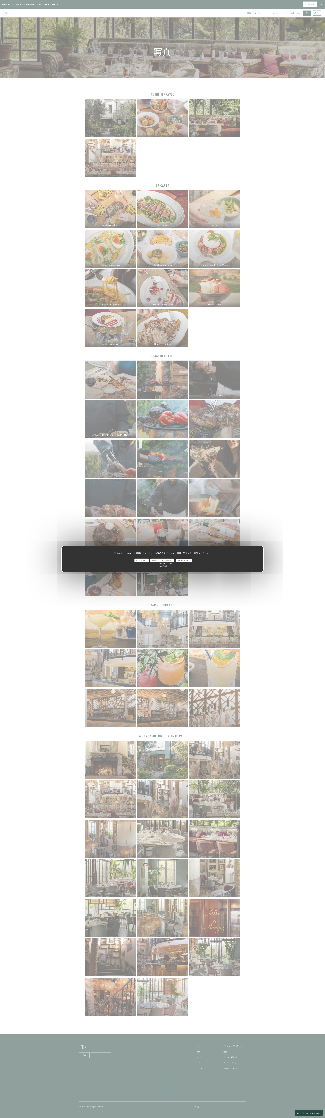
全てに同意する (141, 560)
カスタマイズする (183, 560)
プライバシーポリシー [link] (163, 563)
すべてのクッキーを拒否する (162, 560)
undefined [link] (163, 566)
